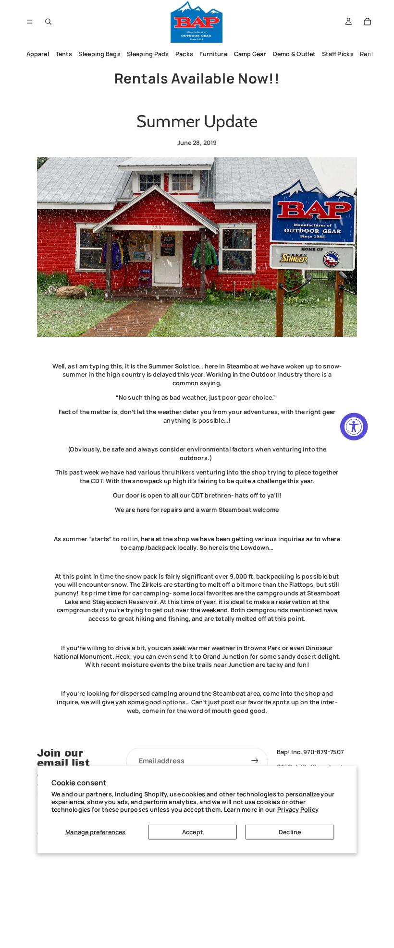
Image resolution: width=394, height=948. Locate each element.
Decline (290, 832)
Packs (184, 54)
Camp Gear (250, 54)
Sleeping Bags (99, 54)
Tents (64, 54)
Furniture (213, 54)
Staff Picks (338, 54)
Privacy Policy (298, 810)
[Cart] (367, 21)
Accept (192, 832)
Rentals (371, 54)
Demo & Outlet (294, 54)
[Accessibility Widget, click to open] (354, 427)
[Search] (48, 21)
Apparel (37, 54)
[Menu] (29, 21)
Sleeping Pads (148, 54)
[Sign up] (255, 761)
